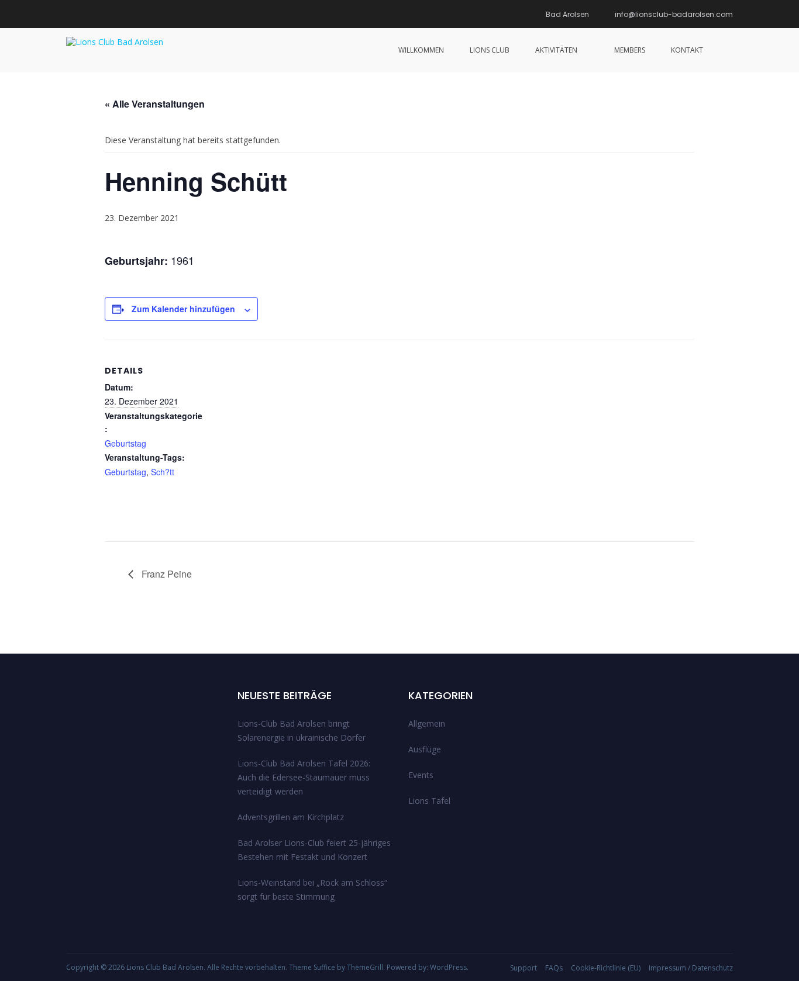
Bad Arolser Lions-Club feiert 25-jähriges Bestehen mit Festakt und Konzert (314, 849)
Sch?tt (162, 472)
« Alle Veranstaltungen (155, 103)
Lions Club (489, 50)
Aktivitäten (556, 50)
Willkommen (421, 50)
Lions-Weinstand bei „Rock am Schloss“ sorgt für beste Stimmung (312, 889)
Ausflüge (424, 749)
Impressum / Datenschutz (691, 968)
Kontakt (687, 50)
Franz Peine (165, 574)
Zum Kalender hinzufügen (183, 309)
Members (629, 50)
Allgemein (426, 723)
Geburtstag (125, 443)
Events (420, 774)
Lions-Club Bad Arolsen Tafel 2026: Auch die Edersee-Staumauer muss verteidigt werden (303, 777)
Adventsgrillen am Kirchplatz (290, 817)
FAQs (554, 968)
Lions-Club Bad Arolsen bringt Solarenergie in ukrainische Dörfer (301, 730)
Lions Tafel (429, 800)
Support (523, 968)
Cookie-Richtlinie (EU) (605, 968)
